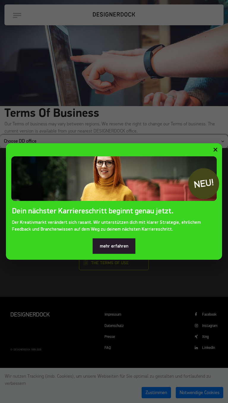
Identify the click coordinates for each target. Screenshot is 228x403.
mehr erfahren (114, 246)
